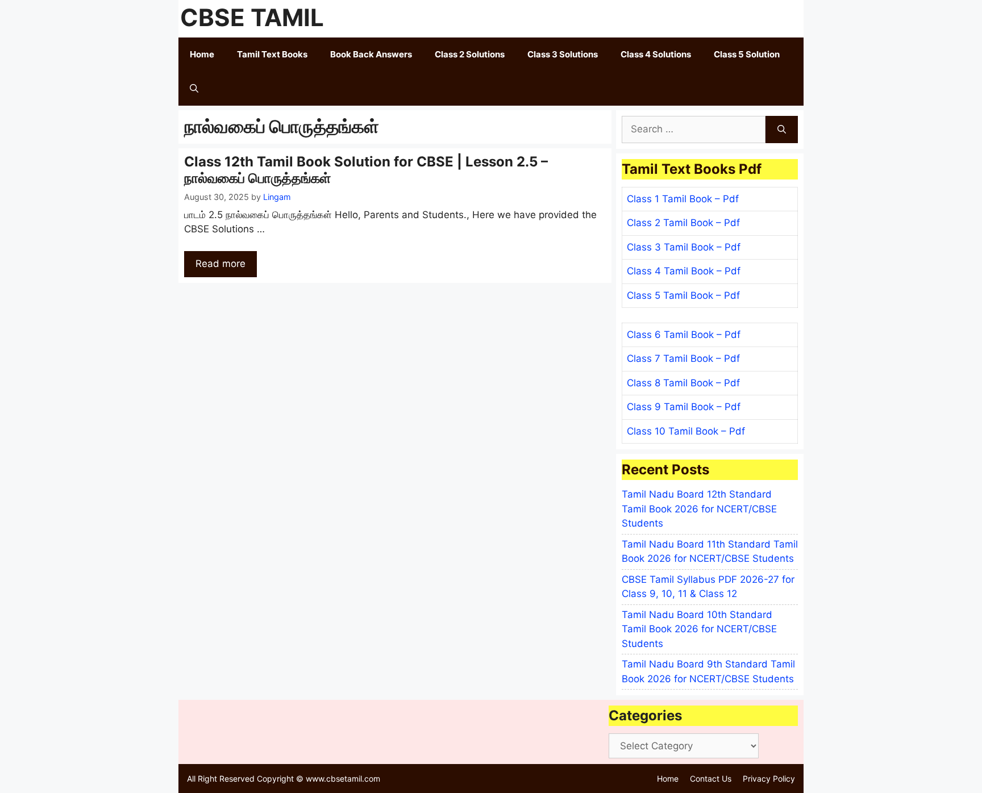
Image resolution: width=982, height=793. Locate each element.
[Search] (781, 129)
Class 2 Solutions (470, 54)
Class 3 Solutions (562, 54)
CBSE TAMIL (252, 17)
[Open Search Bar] (194, 89)
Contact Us (710, 778)
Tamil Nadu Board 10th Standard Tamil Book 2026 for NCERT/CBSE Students (699, 629)
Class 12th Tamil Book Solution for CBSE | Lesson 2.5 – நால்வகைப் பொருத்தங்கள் (366, 169)
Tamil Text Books (272, 54)
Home (202, 54)
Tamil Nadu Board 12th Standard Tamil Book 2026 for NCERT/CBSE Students (699, 509)
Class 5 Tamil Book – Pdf (683, 295)
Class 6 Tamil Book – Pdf (683, 334)
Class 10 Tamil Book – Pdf (686, 431)
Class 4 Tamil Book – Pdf (683, 271)
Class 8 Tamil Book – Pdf (683, 383)
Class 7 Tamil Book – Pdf (683, 358)
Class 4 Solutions (656, 54)
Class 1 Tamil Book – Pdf (683, 198)
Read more (220, 263)
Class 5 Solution (747, 54)
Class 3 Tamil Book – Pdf (683, 247)
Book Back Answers (371, 54)
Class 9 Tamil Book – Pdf (683, 406)
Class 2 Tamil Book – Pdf (683, 222)
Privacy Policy (769, 778)
